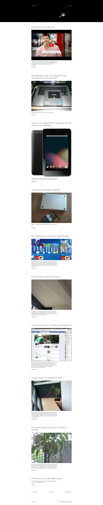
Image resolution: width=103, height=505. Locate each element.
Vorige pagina (34, 491)
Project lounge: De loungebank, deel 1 (47, 377)
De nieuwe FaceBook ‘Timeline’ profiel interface (51, 325)
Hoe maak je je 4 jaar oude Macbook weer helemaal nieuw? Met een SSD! (48, 76)
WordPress (70, 501)
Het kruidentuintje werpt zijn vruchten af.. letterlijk (49, 428)
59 (52, 491)
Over (67, 5)
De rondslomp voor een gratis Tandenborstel (50, 236)
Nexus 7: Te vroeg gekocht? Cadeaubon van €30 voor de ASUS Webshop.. (51, 124)
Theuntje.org (33, 5)
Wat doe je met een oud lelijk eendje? (46, 478)
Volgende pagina (69, 491)
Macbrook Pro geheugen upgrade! (45, 190)
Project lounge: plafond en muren (45, 276)
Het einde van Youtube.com (43, 27)
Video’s (70, 5)
